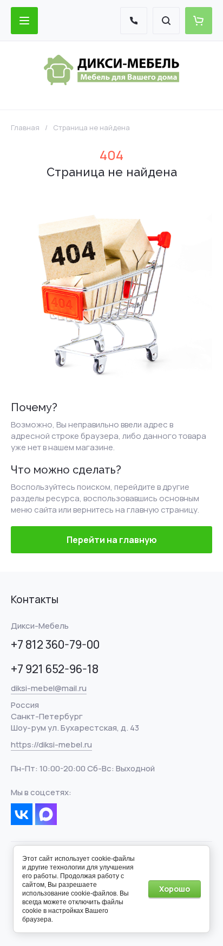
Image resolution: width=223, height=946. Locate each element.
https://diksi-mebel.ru (51, 744)
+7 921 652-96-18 (55, 668)
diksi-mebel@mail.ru (49, 688)
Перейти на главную (112, 540)
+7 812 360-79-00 (55, 644)
